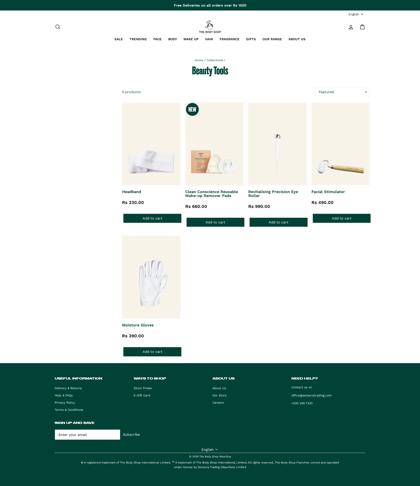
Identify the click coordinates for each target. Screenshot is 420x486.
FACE (157, 39)
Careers (218, 402)
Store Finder (143, 388)
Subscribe (131, 434)
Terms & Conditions (69, 409)
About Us (219, 388)
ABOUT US (297, 39)
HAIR (209, 39)
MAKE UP (191, 39)
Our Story (219, 395)
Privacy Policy (65, 402)
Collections (215, 60)
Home (199, 60)
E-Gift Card (142, 395)
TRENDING (138, 39)
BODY (172, 39)
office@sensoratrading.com (311, 395)
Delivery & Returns (68, 388)
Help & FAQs (64, 395)
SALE (118, 39)
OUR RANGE (272, 39)
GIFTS (251, 39)
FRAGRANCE (230, 39)
